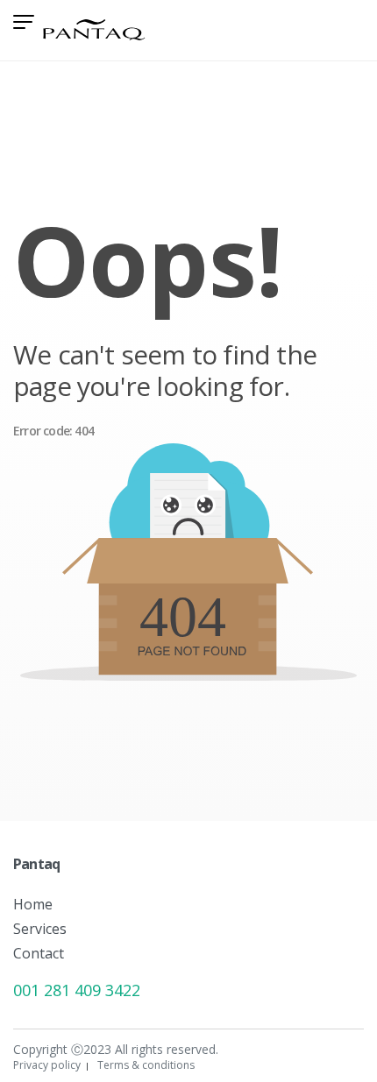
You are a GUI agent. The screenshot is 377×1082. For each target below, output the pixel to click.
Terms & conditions (146, 1064)
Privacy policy (47, 1064)
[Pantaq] (94, 27)
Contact (38, 953)
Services (40, 928)
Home (33, 904)
